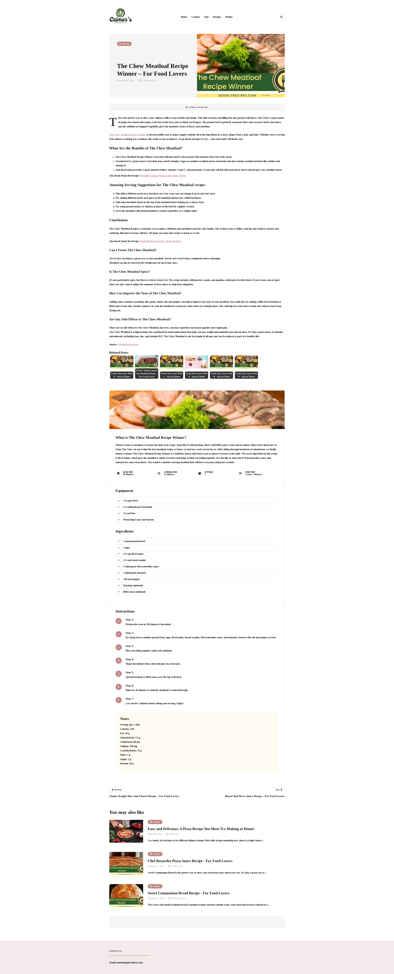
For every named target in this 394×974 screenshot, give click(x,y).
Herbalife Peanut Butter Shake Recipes (160, 241)
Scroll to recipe (198, 107)
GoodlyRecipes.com (128, 344)
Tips (206, 17)
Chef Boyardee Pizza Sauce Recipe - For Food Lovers (190, 861)
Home (184, 17)
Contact (195, 17)
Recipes (217, 17)
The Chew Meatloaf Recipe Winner (127, 134)
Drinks (229, 17)
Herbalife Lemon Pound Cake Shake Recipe (163, 175)
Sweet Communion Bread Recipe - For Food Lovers (188, 893)
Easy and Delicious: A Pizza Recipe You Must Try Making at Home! (201, 829)
